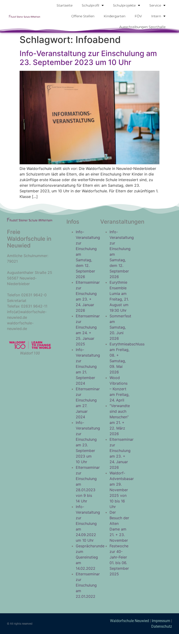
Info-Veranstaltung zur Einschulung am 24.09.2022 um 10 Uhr (88, 523)
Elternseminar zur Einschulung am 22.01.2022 (88, 585)
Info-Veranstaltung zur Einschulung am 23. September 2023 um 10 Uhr (88, 58)
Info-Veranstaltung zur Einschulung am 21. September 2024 (88, 366)
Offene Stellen (82, 16)
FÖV (138, 16)
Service (155, 5)
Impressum (161, 621)
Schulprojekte (124, 5)
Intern (156, 16)
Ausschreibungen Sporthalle (142, 27)
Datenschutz (161, 626)
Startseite (64, 5)
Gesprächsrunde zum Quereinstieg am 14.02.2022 (90, 557)
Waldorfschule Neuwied (130, 621)
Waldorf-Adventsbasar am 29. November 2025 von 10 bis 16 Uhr (122, 490)
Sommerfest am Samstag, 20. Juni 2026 (120, 327)
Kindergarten (114, 16)
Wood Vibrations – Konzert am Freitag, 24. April (119, 388)
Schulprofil (90, 5)
